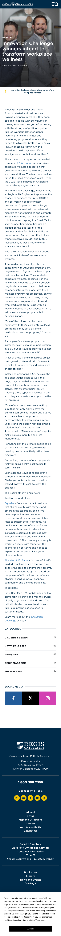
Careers (30, 823)
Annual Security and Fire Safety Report (30, 858)
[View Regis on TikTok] (44, 798)
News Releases (30, 646)
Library (30, 875)
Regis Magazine (30, 662)
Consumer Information (30, 851)
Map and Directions (30, 819)
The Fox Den (30, 671)
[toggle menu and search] (55, 4)
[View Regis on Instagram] (17, 798)
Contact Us (30, 830)
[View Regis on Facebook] (30, 798)
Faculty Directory (30, 844)
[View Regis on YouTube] (37, 798)
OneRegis (30, 883)
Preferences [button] (40, 920)
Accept (30, 929)
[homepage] (17, 4)
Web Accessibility (30, 827)
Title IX (30, 855)
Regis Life (30, 654)
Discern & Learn (30, 637)
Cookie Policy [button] (29, 917)
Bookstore (30, 872)
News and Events (30, 879)
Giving (30, 815)
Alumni (30, 812)
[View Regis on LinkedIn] (24, 798)
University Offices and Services (30, 847)
